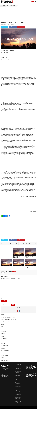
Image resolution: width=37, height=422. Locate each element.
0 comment (12, 24)
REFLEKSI (3, 353)
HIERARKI (2, 336)
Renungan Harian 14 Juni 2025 (11, 243)
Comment (3, 280)
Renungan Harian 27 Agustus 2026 (17, 257)
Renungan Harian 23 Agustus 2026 (29, 268)
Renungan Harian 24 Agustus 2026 (17, 268)
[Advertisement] (18, 13)
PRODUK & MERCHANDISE (5, 350)
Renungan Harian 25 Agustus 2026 (5, 268)
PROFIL (2, 352)
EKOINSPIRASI (3, 331)
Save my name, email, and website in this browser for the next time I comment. (13, 298)
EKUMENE (3, 333)
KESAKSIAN (3, 343)
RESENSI (2, 357)
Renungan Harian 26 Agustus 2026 (29, 257)
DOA (2, 329)
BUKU (2, 326)
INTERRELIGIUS (3, 341)
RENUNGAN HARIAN (13, 5)
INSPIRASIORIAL (4, 340)
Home (8, 5)
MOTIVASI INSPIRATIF (5, 345)
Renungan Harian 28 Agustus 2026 (5, 249)
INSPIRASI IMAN (4, 338)
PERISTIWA (3, 348)
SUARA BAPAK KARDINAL (5, 360)
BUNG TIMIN (3, 328)
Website (2, 294)
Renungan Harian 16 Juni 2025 (25, 243)
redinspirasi (4, 24)
